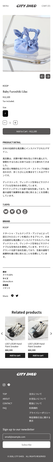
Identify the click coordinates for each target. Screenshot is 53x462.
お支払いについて (37, 398)
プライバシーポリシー (39, 412)
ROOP (6, 85)
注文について (35, 393)
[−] (5, 123)
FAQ (5, 407)
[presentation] (2, 334)
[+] (15, 123)
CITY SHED (19, 456)
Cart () (46, 6)
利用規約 (33, 407)
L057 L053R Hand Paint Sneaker (13, 345)
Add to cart (15, 355)
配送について (35, 403)
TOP (5, 393)
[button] (26, 43)
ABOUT (6, 398)
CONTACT (7, 403)
